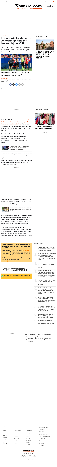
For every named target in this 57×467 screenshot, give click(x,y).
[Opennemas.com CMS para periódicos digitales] (28, 457)
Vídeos (28, 444)
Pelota (16, 443)
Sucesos (5, 433)
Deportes (16, 438)
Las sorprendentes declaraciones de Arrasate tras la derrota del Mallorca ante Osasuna (20, 148)
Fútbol (16, 440)
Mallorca (24, 88)
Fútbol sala (29, 432)
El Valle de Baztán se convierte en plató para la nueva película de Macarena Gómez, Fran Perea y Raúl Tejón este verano (47, 256)
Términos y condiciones (43, 335)
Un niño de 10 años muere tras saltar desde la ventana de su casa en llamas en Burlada (46, 249)
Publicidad (42, 431)
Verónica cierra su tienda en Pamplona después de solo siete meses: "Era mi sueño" (44, 126)
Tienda (42, 445)
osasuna (5, 88)
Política (4, 432)
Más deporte (29, 433)
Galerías (29, 442)
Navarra (4, 430)
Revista (28, 438)
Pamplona (5, 439)
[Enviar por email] (19, 84)
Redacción (4, 78)
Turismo (42, 443)
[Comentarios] (22, 84)
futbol (10, 88)
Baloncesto (17, 442)
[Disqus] (40, 363)
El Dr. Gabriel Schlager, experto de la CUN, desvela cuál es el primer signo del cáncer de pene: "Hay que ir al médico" (46, 290)
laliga (19, 88)
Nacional (28, 436)
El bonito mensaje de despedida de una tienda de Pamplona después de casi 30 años (20, 209)
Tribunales (5, 435)
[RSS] (32, 453)
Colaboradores (18, 430)
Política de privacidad (45, 436)
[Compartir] (10, 84)
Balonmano (29, 430)
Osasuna (16, 436)
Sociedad (5, 437)
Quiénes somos (44, 427)
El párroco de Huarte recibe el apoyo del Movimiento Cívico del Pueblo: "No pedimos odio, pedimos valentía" (45, 55)
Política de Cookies (44, 434)
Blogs (16, 432)
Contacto (42, 429)
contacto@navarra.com (9, 261)
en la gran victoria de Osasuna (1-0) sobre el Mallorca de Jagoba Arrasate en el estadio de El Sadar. (16, 122)
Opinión (4, 442)
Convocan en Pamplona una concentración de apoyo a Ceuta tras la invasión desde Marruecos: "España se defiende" (46, 300)
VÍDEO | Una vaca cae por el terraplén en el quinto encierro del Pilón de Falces (46, 316)
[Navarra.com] (28, 6)
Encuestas (17, 433)
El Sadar (15, 88)
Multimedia (28, 440)
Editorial (5, 443)
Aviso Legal (43, 438)
